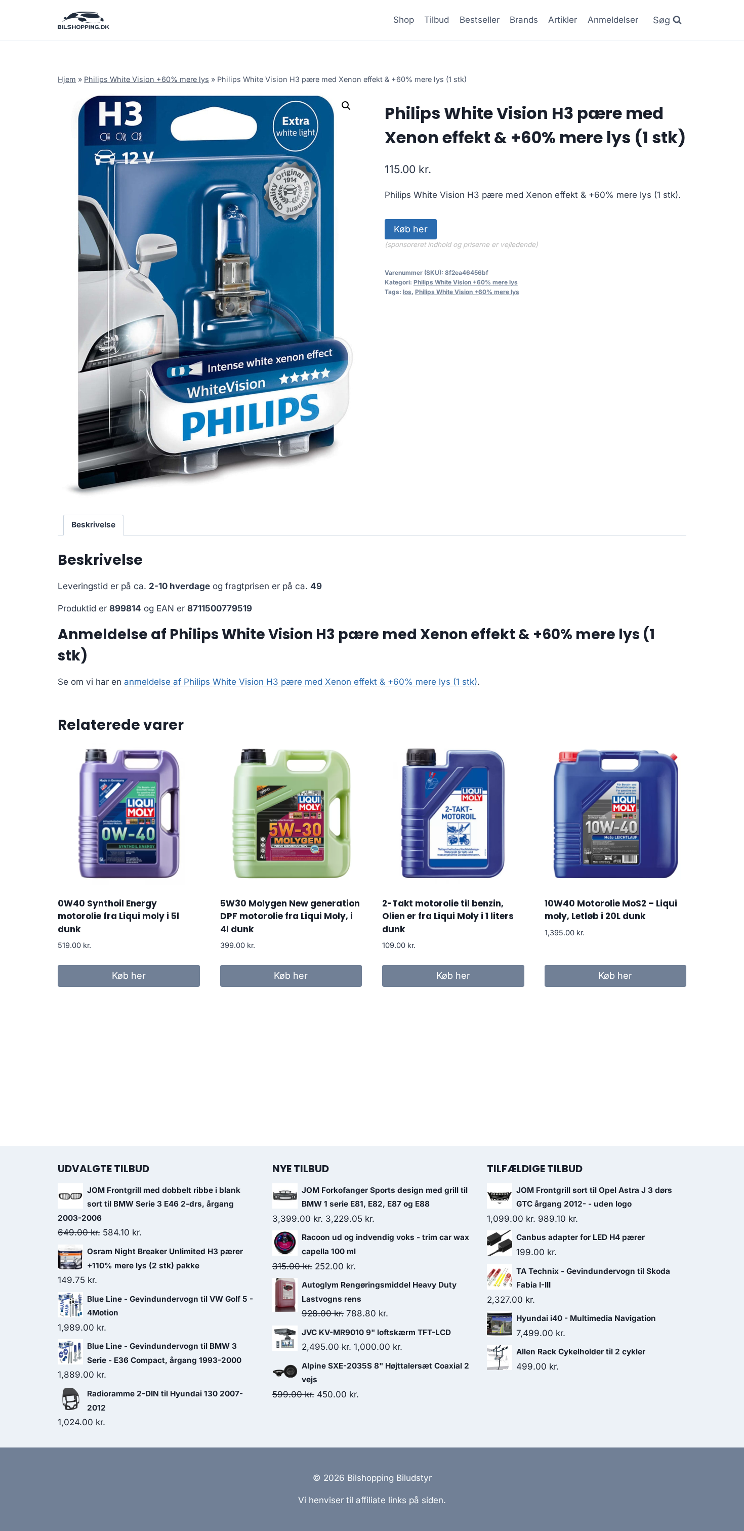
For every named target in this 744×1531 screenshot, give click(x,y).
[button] (346, 106)
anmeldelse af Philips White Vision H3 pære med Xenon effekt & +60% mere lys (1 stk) (300, 682)
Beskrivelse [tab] (93, 524)
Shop (403, 20)
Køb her (411, 229)
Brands (524, 20)
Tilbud (436, 20)
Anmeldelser (613, 20)
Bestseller (480, 20)
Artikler (562, 20)
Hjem (67, 79)
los (407, 292)
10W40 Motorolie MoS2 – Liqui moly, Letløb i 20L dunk (611, 910)
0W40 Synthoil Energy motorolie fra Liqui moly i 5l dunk (118, 916)
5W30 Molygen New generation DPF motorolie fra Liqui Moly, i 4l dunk (290, 916)
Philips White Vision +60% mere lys (146, 79)
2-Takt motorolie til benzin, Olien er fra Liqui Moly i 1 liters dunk (448, 916)
